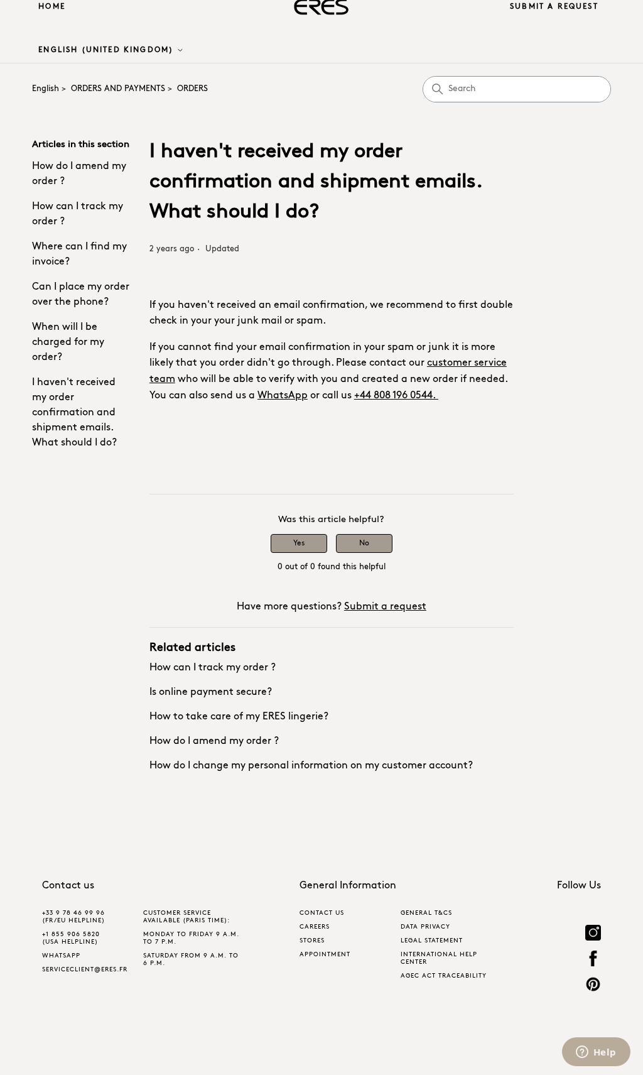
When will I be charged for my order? (68, 342)
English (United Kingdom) (107, 50)
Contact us (322, 913)
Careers (315, 927)
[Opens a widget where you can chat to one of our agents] (595, 1053)
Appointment (325, 954)
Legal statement (432, 940)
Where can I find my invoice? (79, 254)
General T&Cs (426, 913)
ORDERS (192, 89)
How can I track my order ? (77, 214)
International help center (439, 958)
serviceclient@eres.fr (84, 969)
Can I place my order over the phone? (80, 294)
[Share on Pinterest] (593, 986)
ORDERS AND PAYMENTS (118, 89)
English (45, 89)
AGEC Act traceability (444, 976)
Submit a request (554, 7)
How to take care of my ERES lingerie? (238, 717)
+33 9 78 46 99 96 (73, 913)
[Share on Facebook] (593, 960)
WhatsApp (282, 396)
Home (51, 7)
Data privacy (425, 927)
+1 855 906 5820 (71, 934)
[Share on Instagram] (593, 934)
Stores (312, 940)
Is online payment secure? (210, 692)
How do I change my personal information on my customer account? (311, 766)
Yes (299, 543)
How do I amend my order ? (79, 174)
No (364, 543)
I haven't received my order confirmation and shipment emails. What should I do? (74, 413)
